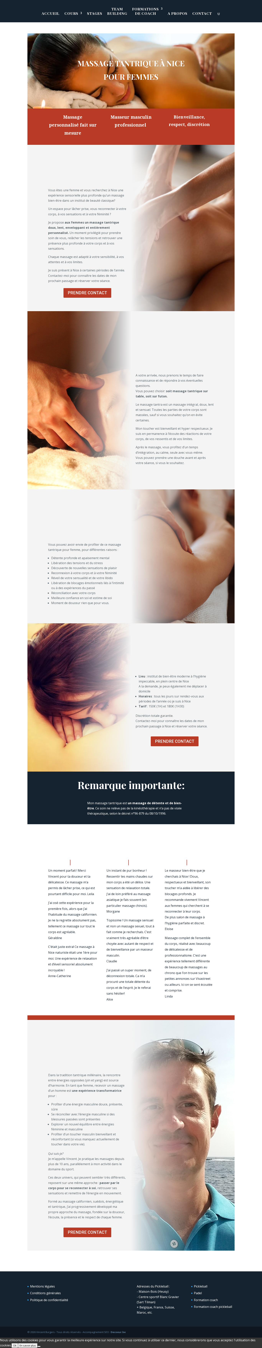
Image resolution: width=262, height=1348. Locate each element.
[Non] (38, 1346)
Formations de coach (145, 11)
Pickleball (200, 1286)
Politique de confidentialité (49, 1300)
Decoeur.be (118, 1332)
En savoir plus (28, 1345)
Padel (198, 1293)
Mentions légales (42, 1286)
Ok (14, 1345)
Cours (71, 13)
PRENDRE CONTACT (87, 292)
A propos (177, 13)
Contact (202, 13)
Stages (94, 13)
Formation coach (206, 1300)
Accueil (50, 13)
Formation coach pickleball (213, 1307)
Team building (117, 11)
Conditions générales (45, 1293)
